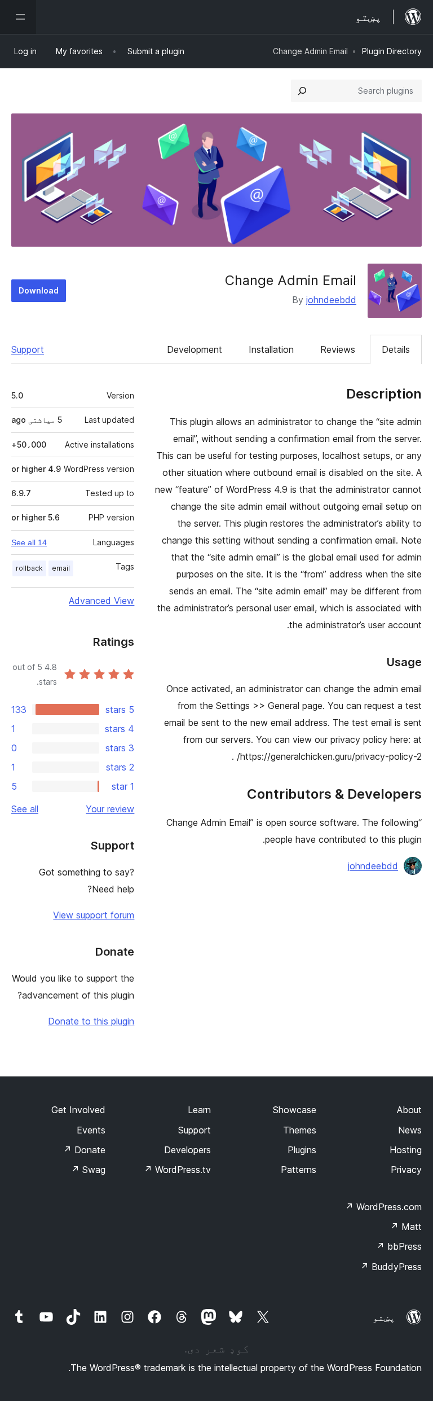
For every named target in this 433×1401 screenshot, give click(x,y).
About (409, 1109)
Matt (406, 1226)
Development (194, 349)
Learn (199, 1109)
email (61, 568)
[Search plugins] (302, 91)
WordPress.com (383, 1206)
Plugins (302, 1149)
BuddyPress (391, 1266)
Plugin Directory (392, 51)
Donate (84, 1149)
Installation (271, 349)
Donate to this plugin (91, 1021)
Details (396, 349)
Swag (88, 1169)
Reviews (337, 349)
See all (24, 809)
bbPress (399, 1246)
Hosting (406, 1149)
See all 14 (29, 542)
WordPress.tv (177, 1169)
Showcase (294, 1109)
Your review (110, 809)
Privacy (406, 1169)
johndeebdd (331, 299)
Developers (187, 1149)
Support (27, 349)
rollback (29, 568)
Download (39, 290)
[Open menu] (18, 17)
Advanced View (101, 600)
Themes (299, 1130)
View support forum (93, 915)
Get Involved (78, 1109)
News (410, 1130)
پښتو (384, 1317)
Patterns (298, 1169)
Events (91, 1130)
